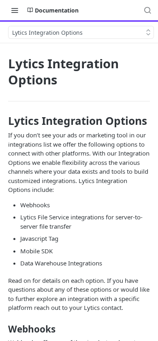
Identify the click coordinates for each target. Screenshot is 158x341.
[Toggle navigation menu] (14, 10)
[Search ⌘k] (147, 10)
